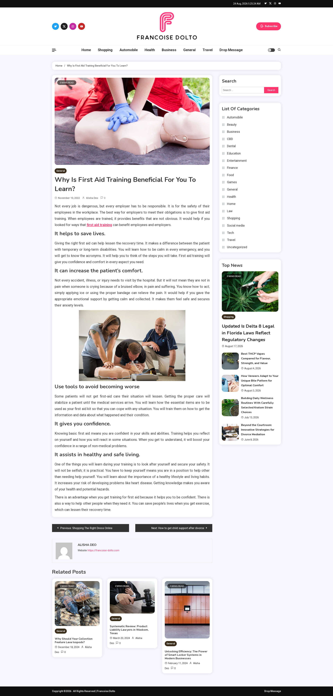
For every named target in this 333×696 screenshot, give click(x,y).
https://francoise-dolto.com (103, 550)
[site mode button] (271, 50)
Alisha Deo (92, 198)
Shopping (105, 50)
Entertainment (237, 160)
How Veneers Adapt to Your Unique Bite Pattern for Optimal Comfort (259, 380)
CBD (230, 139)
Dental (231, 146)
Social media (236, 225)
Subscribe (271, 26)
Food (230, 175)
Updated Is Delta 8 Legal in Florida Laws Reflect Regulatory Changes (248, 333)
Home (86, 50)
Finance (232, 168)
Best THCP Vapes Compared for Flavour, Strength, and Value (256, 358)
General (189, 50)
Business (169, 50)
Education (234, 153)
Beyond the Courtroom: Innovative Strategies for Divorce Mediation (257, 429)
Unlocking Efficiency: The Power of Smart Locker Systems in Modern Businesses (186, 655)
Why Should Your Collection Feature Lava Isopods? (73, 640)
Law (230, 211)
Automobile (128, 50)
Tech (230, 233)
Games (232, 182)
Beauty (232, 124)
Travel (208, 50)
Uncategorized (237, 247)
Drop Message (231, 50)
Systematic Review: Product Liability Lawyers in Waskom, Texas (129, 630)
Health (150, 50)
